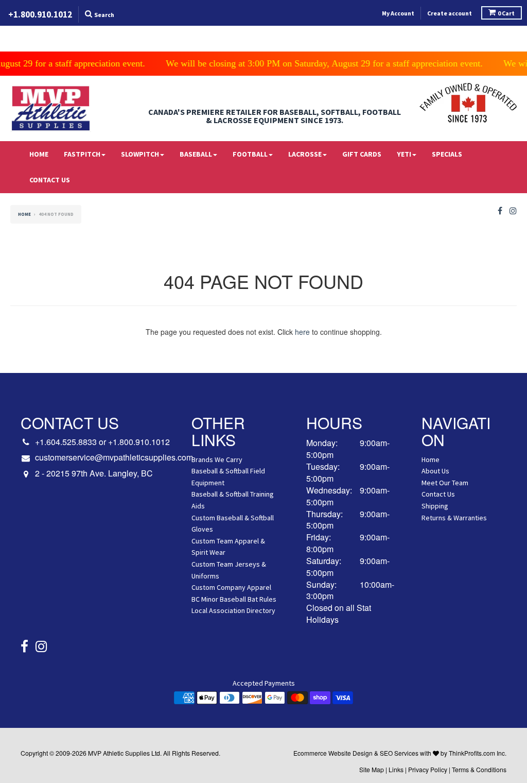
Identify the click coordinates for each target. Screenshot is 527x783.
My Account (398, 13)
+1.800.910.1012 (139, 442)
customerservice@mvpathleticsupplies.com (114, 457)
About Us (435, 470)
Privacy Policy (427, 769)
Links (396, 769)
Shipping (434, 505)
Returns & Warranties (454, 517)
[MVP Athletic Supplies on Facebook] (500, 211)
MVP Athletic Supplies (119, 752)
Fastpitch (82, 154)
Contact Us (49, 179)
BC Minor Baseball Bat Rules (233, 599)
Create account (449, 13)
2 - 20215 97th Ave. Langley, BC (94, 473)
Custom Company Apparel (231, 587)
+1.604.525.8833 (66, 442)
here (302, 332)
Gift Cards (361, 154)
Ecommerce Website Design (333, 752)
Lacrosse (305, 154)
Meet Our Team (444, 482)
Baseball (196, 154)
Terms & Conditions (479, 769)
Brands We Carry (216, 459)
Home (38, 154)
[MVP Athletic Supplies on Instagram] (513, 211)
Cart (506, 13)
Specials (447, 154)
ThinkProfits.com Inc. (477, 752)
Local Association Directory (233, 610)
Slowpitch (140, 154)
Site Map (371, 769)
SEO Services (399, 752)
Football (250, 154)
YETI (404, 154)
